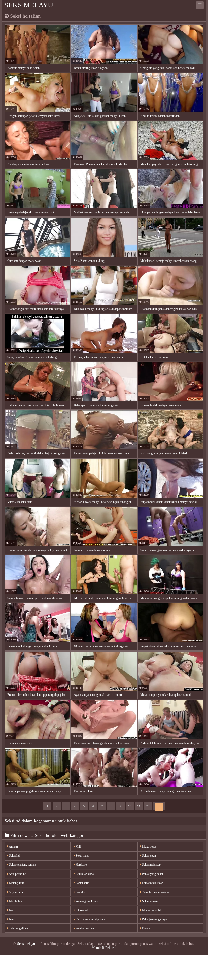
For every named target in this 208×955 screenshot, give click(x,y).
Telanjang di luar (18, 928)
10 (129, 806)
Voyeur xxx (15, 892)
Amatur (13, 846)
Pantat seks (82, 883)
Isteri (11, 919)
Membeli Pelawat (104, 948)
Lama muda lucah (152, 883)
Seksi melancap (151, 864)
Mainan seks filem (152, 910)
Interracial (81, 910)
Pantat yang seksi (152, 874)
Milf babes (15, 901)
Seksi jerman (149, 901)
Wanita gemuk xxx (86, 901)
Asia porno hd (17, 874)
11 (138, 806)
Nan (11, 910)
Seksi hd (14, 855)
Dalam (145, 928)
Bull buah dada (84, 874)
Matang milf (16, 883)
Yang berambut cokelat (155, 892)
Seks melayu (28, 5)
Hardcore (81, 864)
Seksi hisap (82, 855)
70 (147, 806)
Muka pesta (148, 846)
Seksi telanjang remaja (22, 864)
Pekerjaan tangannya (154, 919)
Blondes (80, 892)
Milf (78, 846)
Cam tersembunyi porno (90, 919)
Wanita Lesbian (84, 928)
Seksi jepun (148, 855)
